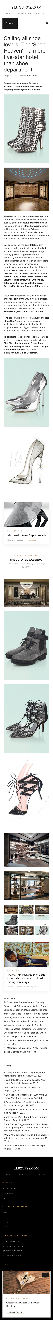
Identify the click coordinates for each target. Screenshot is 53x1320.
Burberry (40, 1002)
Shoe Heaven (39, 1029)
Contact (6, 1198)
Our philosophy (10, 1189)
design (44, 346)
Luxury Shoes (19, 1025)
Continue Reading (15, 1312)
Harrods (27, 1013)
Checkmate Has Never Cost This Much (23, 1087)
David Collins (30, 1010)
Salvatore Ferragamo (21, 1029)
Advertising (8, 1193)
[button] (47, 23)
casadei (28, 1006)
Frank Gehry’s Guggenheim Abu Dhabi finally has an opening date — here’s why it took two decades (26, 1127)
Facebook (7, 1270)
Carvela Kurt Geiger (13, 1006)
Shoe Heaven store (13, 1033)
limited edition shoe (27, 1021)
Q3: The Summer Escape (13, 1251)
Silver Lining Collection (15, 1036)
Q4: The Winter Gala (11, 1255)
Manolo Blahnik (34, 1025)
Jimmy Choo (10, 1021)
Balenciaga (12, 1002)
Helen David (42, 1017)
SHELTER (6, 1222)
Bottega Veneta (27, 1002)
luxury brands (33, 222)
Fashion (11, 998)
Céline (36, 1006)
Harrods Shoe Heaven (24, 1017)
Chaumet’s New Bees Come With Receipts (24, 1145)
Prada (7, 1029)
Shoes (43, 1033)
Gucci (18, 1013)
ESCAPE (5, 1227)
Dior (13, 1013)
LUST (4, 1217)
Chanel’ (44, 1006)
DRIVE (5, 1213)
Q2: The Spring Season (12, 1246)
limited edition (13, 349)
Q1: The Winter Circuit (12, 1241)
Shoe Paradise (31, 1033)
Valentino (31, 1036)
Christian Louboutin (13, 1010)
